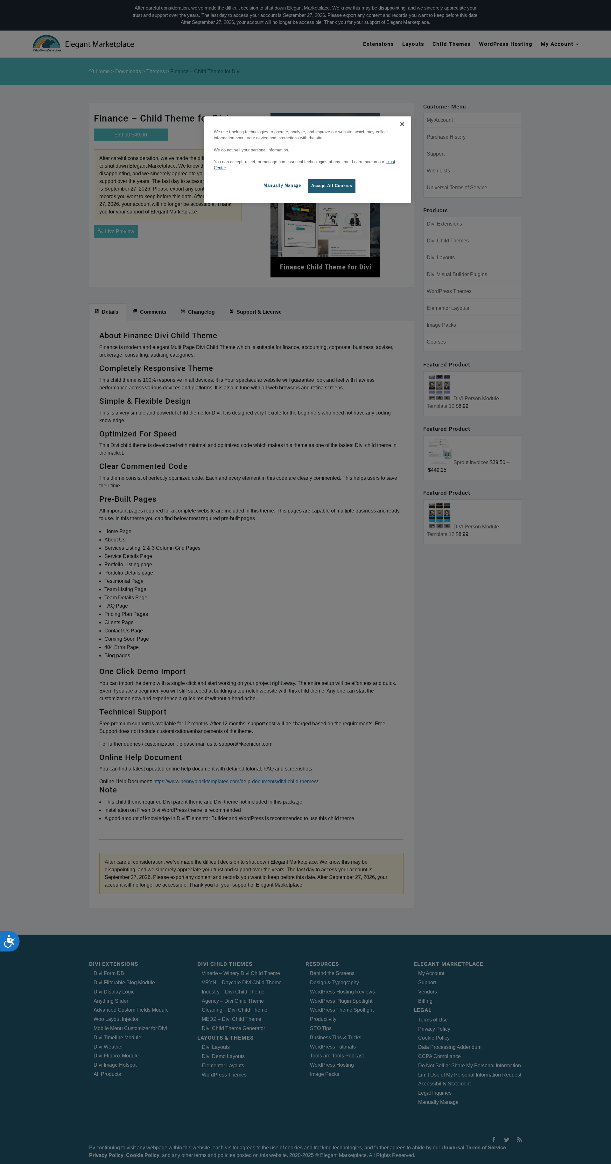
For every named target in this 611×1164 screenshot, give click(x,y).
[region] (307, 159)
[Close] (402, 124)
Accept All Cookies (331, 186)
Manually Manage (282, 185)
